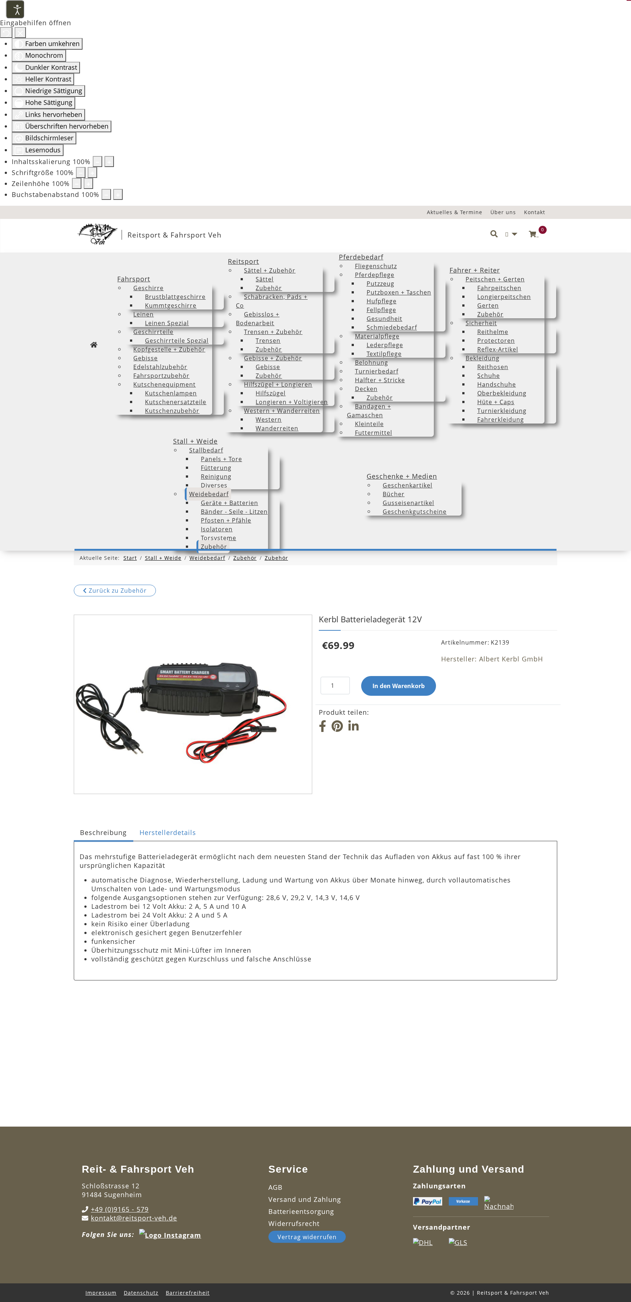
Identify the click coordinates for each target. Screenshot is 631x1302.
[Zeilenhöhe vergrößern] (88, 183)
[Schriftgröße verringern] (80, 172)
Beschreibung (103, 832)
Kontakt (534, 212)
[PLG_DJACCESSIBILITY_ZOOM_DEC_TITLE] (97, 161)
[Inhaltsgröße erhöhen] (109, 161)
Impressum (100, 1292)
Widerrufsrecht (294, 1223)
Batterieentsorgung (301, 1211)
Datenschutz (141, 1292)
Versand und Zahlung (304, 1199)
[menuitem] (94, 344)
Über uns (503, 212)
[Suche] (494, 234)
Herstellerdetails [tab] (167, 832)
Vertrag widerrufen (307, 1237)
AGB (275, 1187)
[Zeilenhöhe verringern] (76, 183)
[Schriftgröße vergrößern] (92, 172)
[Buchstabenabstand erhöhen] (118, 194)
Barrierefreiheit (188, 1292)
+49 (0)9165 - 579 (120, 1209)
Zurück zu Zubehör (117, 591)
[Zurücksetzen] (6, 32)
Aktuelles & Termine (454, 212)
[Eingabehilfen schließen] (20, 32)
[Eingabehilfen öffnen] (15, 9)
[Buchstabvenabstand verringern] (106, 194)
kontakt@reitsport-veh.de (134, 1218)
